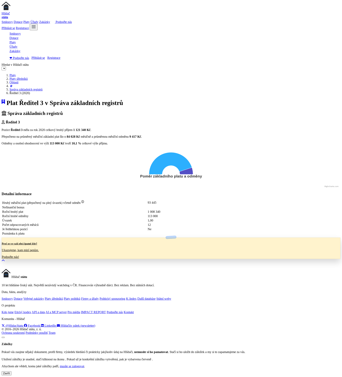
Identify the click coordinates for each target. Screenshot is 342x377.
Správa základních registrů (26, 89)
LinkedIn (50, 325)
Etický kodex (22, 312)
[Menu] (34, 27)
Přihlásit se (8, 28)
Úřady (34, 22)
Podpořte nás (63, 22)
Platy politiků (72, 298)
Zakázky (44, 22)
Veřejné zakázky (33, 298)
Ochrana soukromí (13, 332)
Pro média (73, 312)
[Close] (3, 337)
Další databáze (146, 298)
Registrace (22, 28)
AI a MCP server (56, 312)
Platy (26, 22)
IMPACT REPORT (93, 312)
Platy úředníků (19, 78)
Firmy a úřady (90, 298)
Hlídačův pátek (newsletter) (77, 325)
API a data (38, 312)
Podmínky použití (37, 332)
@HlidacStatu (14, 325)
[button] (3, 260)
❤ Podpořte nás (19, 58)
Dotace (18, 22)
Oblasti (14, 82)
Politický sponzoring (112, 298)
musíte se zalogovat (72, 366)
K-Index (131, 298)
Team (51, 332)
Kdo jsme (8, 312)
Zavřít (6, 373)
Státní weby (163, 298)
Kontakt (129, 312)
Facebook (34, 325)
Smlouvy (7, 22)
